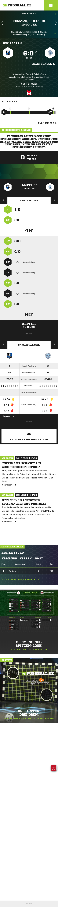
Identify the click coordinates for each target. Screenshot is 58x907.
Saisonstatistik (29, 345)
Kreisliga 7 (29, 14)
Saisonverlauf (54, 344)
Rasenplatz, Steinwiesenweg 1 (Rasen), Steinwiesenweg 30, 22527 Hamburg (29, 33)
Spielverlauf (29, 200)
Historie (3, 344)
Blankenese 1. (43, 63)
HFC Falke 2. (13, 43)
